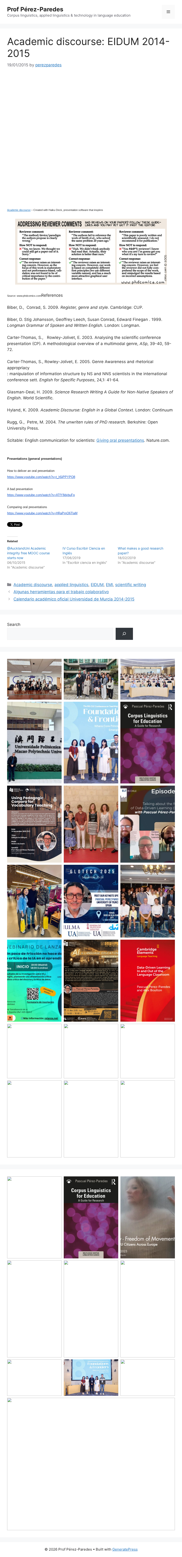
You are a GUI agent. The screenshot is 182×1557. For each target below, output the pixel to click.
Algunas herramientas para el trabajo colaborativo (61, 591)
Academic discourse (19, 210)
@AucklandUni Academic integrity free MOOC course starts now (28, 553)
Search (13, 624)
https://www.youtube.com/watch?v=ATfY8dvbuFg (41, 495)
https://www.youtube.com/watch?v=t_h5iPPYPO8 (41, 477)
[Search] (124, 634)
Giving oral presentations (120, 440)
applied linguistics (71, 584)
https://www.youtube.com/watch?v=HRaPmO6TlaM (42, 513)
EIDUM (97, 584)
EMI (109, 584)
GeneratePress (125, 1549)
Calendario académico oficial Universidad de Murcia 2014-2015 (74, 599)
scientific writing (130, 584)
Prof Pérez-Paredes (35, 9)
